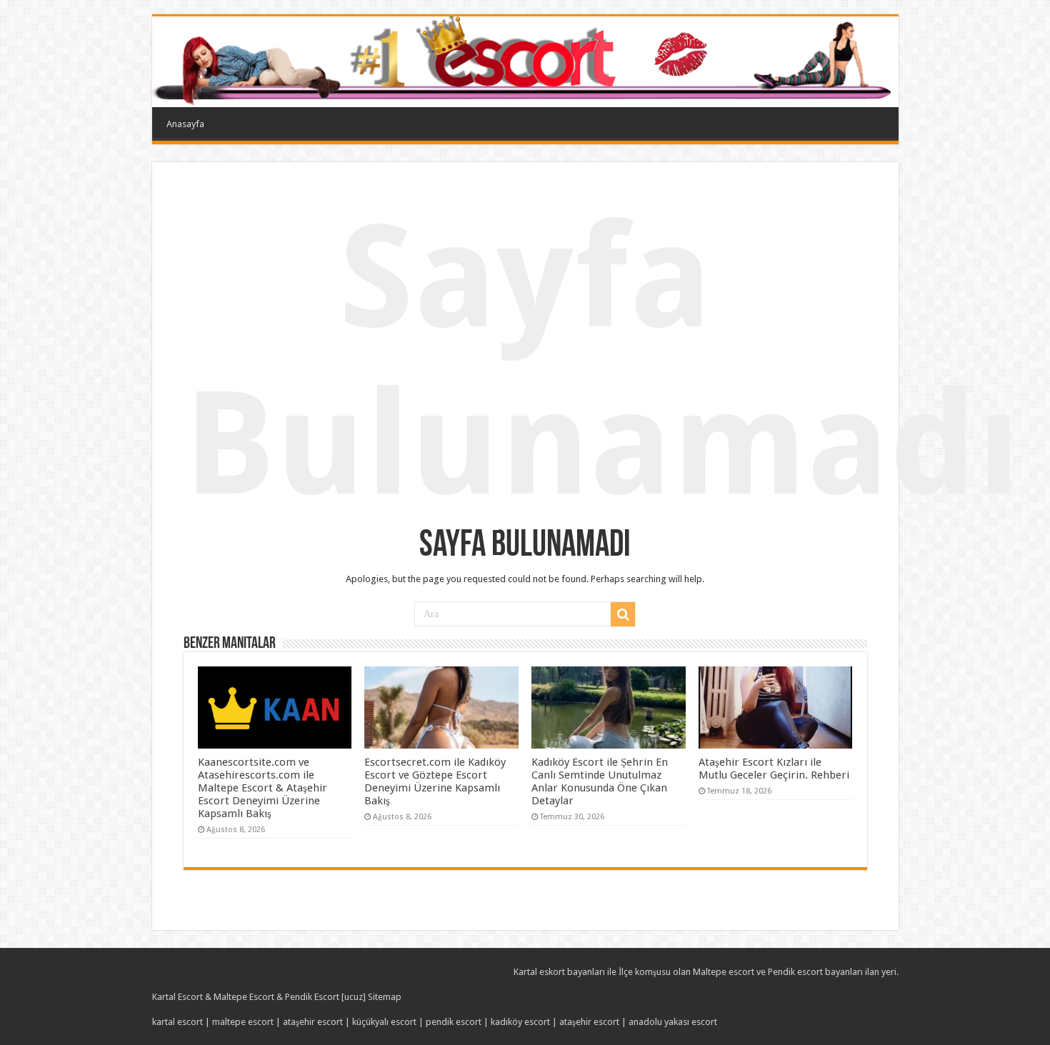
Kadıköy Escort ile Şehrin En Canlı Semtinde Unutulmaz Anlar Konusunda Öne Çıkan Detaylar (599, 781)
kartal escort (177, 1021)
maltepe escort (243, 1021)
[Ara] (623, 614)
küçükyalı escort (384, 1021)
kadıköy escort (520, 1021)
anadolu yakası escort (673, 1021)
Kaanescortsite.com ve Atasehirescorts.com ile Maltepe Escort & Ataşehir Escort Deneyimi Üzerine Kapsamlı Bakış (262, 788)
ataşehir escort (313, 1021)
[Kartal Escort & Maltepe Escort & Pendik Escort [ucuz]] (525, 61)
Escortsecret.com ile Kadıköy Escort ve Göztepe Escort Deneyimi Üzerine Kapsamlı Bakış (435, 781)
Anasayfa (185, 124)
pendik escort (453, 1021)
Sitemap (384, 996)
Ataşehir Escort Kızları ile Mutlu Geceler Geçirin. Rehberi (774, 768)
